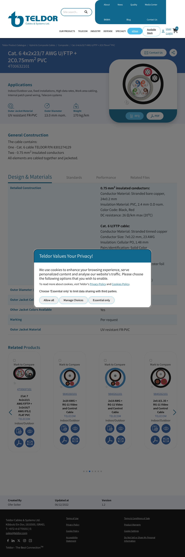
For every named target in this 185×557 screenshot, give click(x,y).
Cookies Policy (120, 284)
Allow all (49, 300)
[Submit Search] (86, 12)
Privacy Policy (98, 284)
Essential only (101, 300)
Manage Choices (73, 300)
